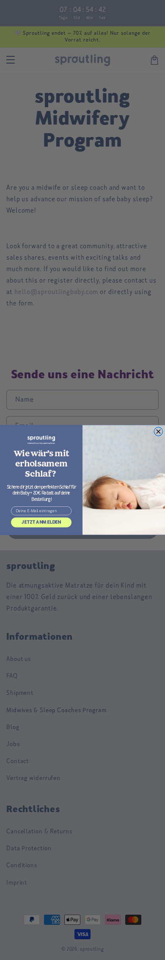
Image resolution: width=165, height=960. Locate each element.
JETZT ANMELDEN (41, 522)
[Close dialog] (158, 431)
